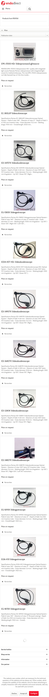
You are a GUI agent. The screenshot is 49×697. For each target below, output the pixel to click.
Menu (7, 8)
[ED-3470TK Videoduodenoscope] (24, 150)
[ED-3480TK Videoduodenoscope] (24, 448)
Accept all (23, 693)
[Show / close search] (29, 8)
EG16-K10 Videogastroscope (13, 559)
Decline (14, 693)
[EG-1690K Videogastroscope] (24, 497)
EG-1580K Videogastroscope (13, 212)
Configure (33, 693)
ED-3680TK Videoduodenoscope (15, 361)
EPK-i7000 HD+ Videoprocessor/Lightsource (20, 64)
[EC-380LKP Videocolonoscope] (24, 101)
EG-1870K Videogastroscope (13, 609)
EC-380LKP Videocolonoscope (14, 113)
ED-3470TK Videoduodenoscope (15, 163)
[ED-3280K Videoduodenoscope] (24, 398)
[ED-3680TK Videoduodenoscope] (24, 349)
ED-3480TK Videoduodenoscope (15, 460)
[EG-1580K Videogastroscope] (24, 200)
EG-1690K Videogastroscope (13, 510)
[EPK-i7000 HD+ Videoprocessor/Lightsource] (24, 51)
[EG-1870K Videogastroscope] (24, 596)
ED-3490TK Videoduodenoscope (15, 311)
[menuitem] (5, 8)
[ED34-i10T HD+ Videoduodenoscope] (24, 250)
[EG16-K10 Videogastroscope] (24, 547)
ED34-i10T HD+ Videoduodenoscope (16, 262)
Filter (6, 30)
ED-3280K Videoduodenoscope (14, 411)
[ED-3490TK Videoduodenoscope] (24, 299)
